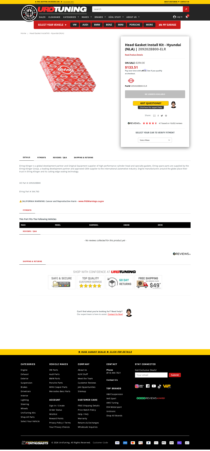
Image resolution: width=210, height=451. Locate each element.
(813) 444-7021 (113, 371)
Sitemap (82, 391)
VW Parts (53, 370)
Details (26, 157)
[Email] (154, 115)
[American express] (125, 442)
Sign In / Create (57, 405)
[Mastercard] (133, 442)
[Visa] (117, 442)
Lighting (25, 400)
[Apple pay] (164, 442)
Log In (179, 16)
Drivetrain (26, 391)
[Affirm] (187, 442)
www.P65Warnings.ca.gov (91, 201)
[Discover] (140, 442)
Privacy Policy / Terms (60, 422)
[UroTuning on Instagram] (139, 386)
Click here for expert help (151, 107)
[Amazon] (171, 442)
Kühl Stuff (83, 374)
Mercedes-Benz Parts (59, 391)
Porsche (134, 24)
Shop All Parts (28, 417)
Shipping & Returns (83, 157)
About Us (82, 370)
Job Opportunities (87, 387)
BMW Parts (54, 378)
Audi (85, 24)
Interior (24, 395)
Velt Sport (111, 398)
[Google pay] (156, 442)
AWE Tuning (112, 402)
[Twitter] (162, 115)
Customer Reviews (87, 382)
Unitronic (111, 411)
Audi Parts (54, 374)
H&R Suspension (114, 394)
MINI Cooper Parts (58, 387)
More (149, 24)
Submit (175, 375)
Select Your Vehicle (30, 421)
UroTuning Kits (28, 412)
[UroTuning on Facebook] (147, 386)
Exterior (24, 378)
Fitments (41, 157)
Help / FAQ (83, 414)
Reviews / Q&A (60, 157)
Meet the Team (85, 378)
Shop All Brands (114, 415)
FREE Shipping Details (89, 405)
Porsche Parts (56, 382)
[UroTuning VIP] (167, 386)
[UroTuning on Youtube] (154, 386)
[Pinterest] (166, 115)
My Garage (169, 25)
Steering (25, 404)
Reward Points (56, 418)
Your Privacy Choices (59, 427)
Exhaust (25, 374)
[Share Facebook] (158, 115)
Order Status (55, 409)
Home (23, 33)
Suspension (26, 382)
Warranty (82, 418)
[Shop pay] (179, 442)
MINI (120, 24)
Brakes (24, 387)
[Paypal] (148, 442)
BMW (97, 24)
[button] (173, 104)
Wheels (24, 408)
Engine (24, 370)
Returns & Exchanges (88, 422)
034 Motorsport (114, 407)
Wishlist (53, 414)
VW (74, 24)
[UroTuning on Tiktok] (159, 386)
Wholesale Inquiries (88, 427)
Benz (109, 24)
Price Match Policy (87, 409)
